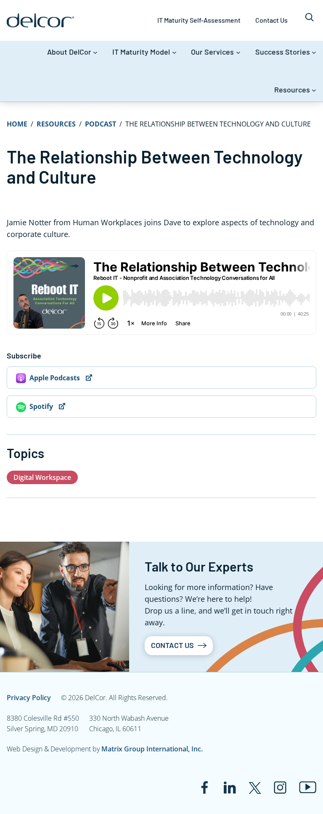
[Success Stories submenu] (314, 52)
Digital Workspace (42, 477)
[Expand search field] (309, 20)
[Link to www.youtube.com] (307, 787)
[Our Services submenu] (238, 52)
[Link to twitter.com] (255, 787)
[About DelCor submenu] (95, 52)
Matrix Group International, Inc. (152, 748)
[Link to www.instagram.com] (280, 787)
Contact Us (172, 645)
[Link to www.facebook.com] (204, 787)
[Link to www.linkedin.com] (229, 787)
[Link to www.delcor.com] (40, 20)
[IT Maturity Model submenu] (174, 52)
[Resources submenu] (314, 90)
